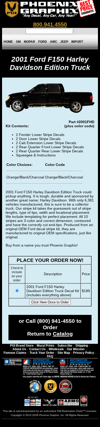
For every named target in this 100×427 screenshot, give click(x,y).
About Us (19, 349)
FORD (42, 42)
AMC (53, 42)
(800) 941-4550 (56, 321)
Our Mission (75, 349)
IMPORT (77, 42)
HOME (8, 42)
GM (18, 42)
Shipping (81, 345)
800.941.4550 (50, 24)
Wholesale (56, 349)
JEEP (64, 42)
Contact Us (37, 349)
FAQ (50, 356)
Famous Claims (15, 353)
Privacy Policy (83, 353)
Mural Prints (45, 345)
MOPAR (29, 42)
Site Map (63, 353)
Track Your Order (41, 353)
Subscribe (64, 345)
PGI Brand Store (22, 345)
